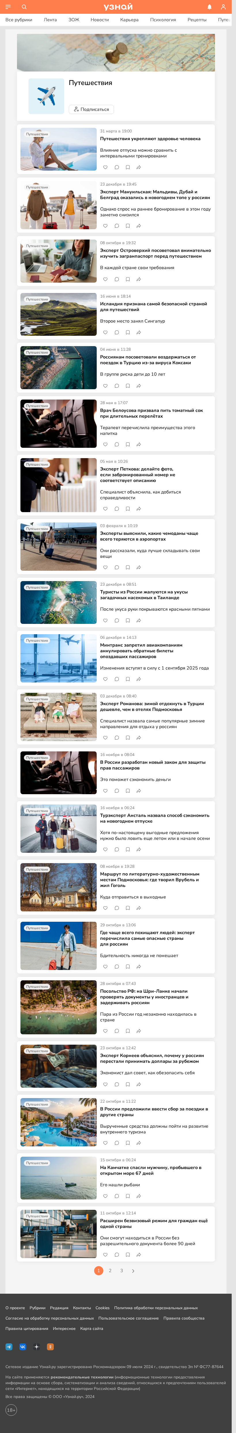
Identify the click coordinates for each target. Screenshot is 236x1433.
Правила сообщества (184, 1318)
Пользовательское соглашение (128, 1318)
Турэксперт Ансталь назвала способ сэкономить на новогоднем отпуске (155, 818)
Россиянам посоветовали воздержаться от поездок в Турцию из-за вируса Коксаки (148, 360)
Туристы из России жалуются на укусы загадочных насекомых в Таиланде (144, 595)
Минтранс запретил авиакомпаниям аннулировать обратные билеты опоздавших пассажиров (141, 650)
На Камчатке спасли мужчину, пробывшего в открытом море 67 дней (150, 1170)
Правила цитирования (26, 1328)
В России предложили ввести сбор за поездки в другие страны (154, 1112)
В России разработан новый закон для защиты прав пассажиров (152, 765)
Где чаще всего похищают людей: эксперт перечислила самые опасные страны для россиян (147, 938)
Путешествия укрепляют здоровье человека (150, 139)
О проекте (15, 1308)
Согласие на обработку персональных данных (49, 1318)
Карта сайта (91, 1328)
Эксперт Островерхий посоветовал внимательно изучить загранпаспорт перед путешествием (155, 253)
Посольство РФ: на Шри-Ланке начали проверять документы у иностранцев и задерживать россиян (144, 997)
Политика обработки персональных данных (156, 1308)
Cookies (103, 1308)
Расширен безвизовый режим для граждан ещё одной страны (154, 1223)
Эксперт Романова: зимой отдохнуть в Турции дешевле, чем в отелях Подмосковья (152, 706)
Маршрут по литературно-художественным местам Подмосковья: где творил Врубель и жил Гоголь (149, 879)
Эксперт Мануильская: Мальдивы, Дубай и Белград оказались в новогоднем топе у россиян (155, 194)
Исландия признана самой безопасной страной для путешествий (153, 307)
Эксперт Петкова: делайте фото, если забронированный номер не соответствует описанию (137, 474)
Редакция (59, 1308)
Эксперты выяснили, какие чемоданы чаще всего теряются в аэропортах (149, 536)
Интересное (64, 1328)
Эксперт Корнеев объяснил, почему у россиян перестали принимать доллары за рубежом (152, 1058)
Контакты (82, 1308)
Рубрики (37, 1308)
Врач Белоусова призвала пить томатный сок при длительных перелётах (151, 413)
